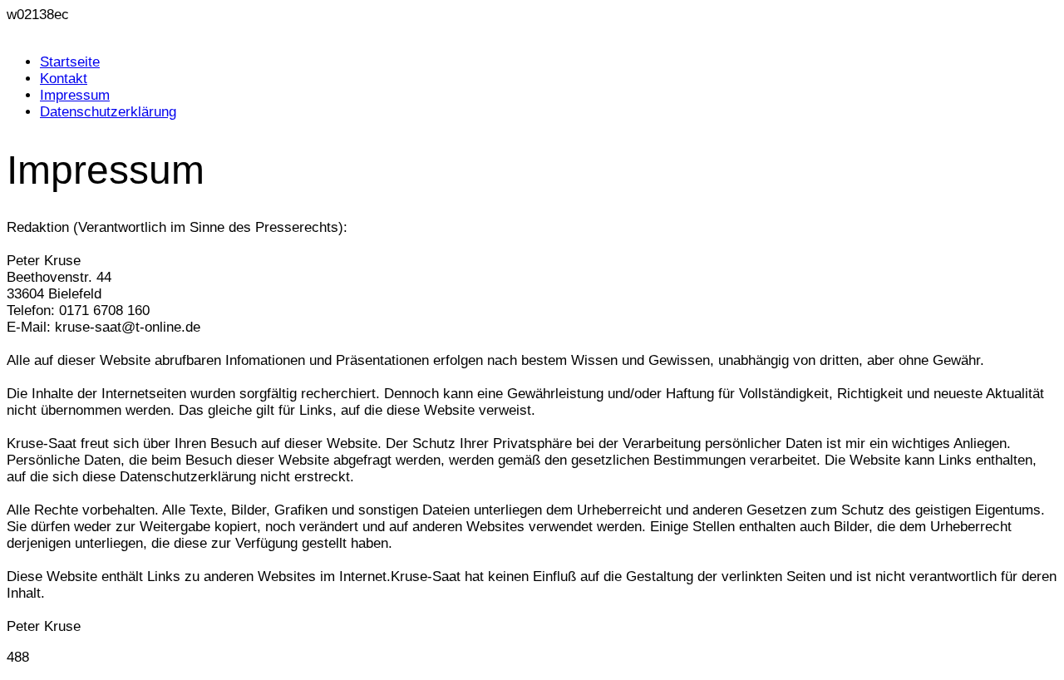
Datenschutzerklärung (108, 112)
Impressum (75, 95)
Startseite (70, 62)
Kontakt (63, 78)
